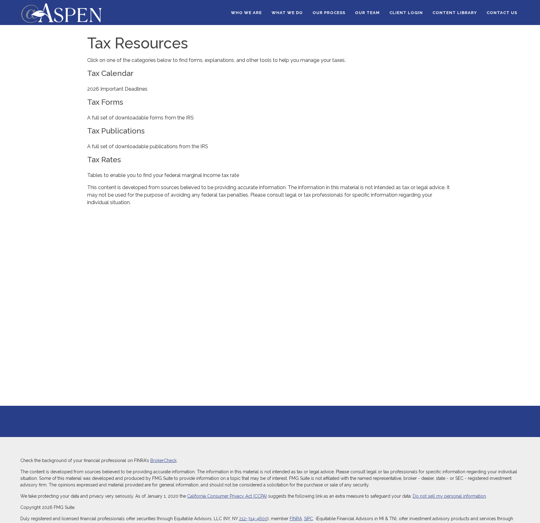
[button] (246, 12)
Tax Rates (104, 159)
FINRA (296, 518)
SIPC (308, 518)
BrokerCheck (163, 460)
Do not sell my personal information (449, 496)
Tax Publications (116, 130)
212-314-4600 (253, 518)
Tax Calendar (110, 73)
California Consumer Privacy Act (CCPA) (227, 496)
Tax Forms (105, 102)
